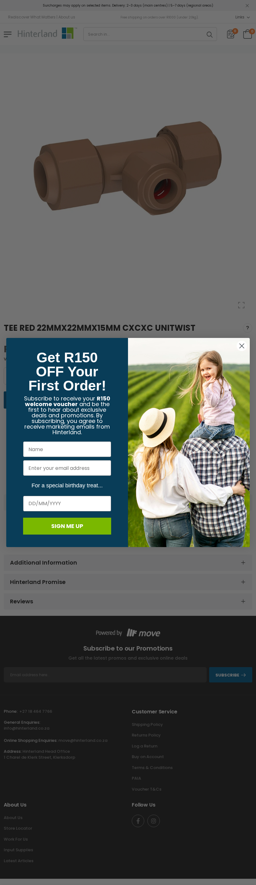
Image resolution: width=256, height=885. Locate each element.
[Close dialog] (241, 345)
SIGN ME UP (67, 526)
